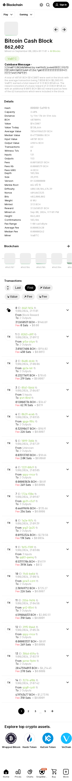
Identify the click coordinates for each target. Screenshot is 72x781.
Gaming (24, 14)
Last (18, 287)
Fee (29, 296)
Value (46, 287)
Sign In (63, 5)
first (30, 287)
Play (5, 14)
